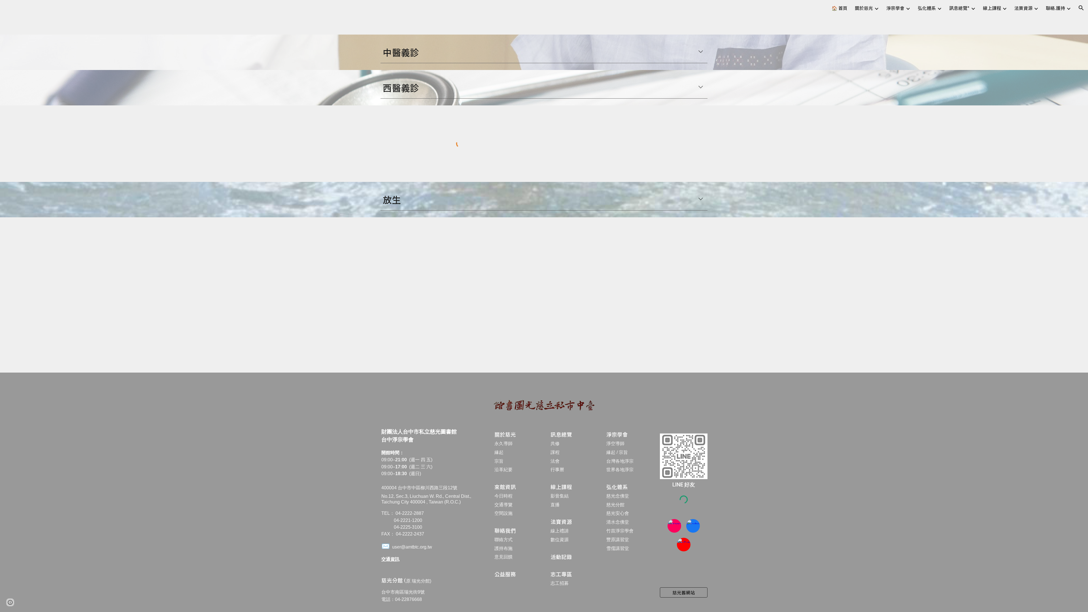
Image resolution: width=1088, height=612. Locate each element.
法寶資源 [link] (1023, 8)
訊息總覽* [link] (959, 8)
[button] (1081, 8)
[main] (544, 52)
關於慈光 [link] (864, 8)
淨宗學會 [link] (895, 8)
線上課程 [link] (992, 8)
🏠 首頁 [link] (839, 8)
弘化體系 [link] (927, 8)
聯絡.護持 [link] (1055, 8)
